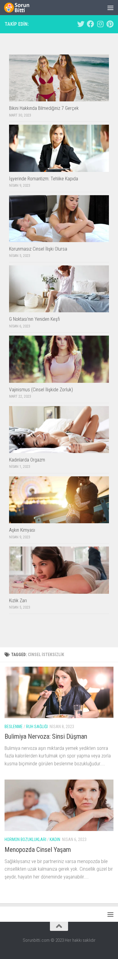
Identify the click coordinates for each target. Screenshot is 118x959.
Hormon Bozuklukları (25, 839)
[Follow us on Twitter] (80, 24)
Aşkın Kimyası (22, 530)
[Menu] (110, 7)
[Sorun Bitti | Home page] (21, 7)
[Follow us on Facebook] (90, 24)
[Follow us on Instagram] (100, 24)
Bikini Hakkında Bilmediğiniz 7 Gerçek (44, 108)
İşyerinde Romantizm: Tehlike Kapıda (43, 179)
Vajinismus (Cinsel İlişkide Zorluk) (41, 389)
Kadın (55, 839)
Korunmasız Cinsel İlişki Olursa (38, 249)
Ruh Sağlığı (37, 726)
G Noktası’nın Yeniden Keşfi (34, 319)
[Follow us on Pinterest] (109, 24)
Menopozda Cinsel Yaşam (38, 849)
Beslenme (14, 726)
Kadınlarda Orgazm (27, 460)
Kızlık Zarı (18, 600)
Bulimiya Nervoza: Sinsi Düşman (46, 736)
